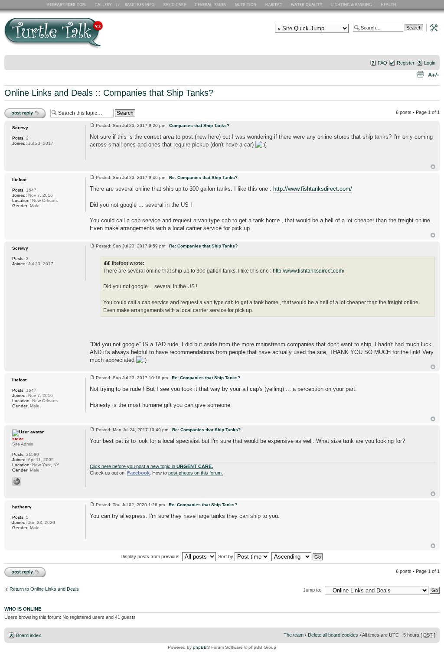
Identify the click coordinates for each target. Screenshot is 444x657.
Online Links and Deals (48, 93)
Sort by (226, 556)
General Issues (211, 4)
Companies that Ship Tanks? (158, 93)
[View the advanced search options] (431, 27)
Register (406, 62)
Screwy (20, 127)
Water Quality (306, 4)
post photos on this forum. (195, 472)
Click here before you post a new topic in (151, 466)
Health (389, 4)
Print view (420, 74)
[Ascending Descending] (297, 556)
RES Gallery (106, 4)
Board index (28, 635)
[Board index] (116, 36)
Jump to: (312, 589)
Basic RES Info (137, 4)
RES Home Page (68, 4)
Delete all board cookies (333, 634)
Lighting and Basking (352, 4)
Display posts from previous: (151, 556)
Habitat (274, 4)
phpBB (200, 647)
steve (18, 438)
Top (433, 166)
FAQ (382, 62)
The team (294, 634)
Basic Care (174, 4)
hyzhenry (22, 506)
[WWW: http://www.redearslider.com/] (16, 481)
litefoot (19, 179)
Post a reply (16, 110)
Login (429, 62)
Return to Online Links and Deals (44, 589)
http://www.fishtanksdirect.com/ (312, 188)
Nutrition (247, 4)
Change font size (433, 74)
